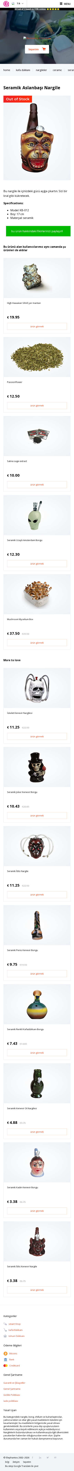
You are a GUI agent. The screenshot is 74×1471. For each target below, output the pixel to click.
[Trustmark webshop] (6, 4)
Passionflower (14, 382)
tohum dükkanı (16, 1336)
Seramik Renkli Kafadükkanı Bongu (25, 1029)
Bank (11, 1359)
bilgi (7, 1461)
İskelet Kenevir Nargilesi (19, 713)
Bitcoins (13, 1353)
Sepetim (33, 49)
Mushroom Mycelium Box (20, 619)
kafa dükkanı (16, 1330)
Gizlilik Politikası (11, 1394)
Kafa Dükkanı (23, 70)
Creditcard (14, 1365)
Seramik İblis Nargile (17, 871)
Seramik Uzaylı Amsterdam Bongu (24, 540)
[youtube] (56, 1458)
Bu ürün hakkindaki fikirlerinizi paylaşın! (37, 231)
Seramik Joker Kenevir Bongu (22, 792)
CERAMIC (57, 70)
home (6, 70)
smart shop (15, 1323)
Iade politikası (10, 1400)
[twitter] (49, 1458)
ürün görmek (37, 326)
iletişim (16, 1461)
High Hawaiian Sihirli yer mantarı (24, 303)
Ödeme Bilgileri (12, 1345)
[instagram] (41, 1458)
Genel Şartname (11, 1388)
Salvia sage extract (17, 461)
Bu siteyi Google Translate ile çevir (22, 1466)
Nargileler (41, 70)
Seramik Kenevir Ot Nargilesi (22, 1108)
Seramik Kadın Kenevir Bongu (22, 1187)
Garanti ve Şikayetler (14, 1382)
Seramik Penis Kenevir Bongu (22, 950)
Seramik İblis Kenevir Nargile (22, 1266)
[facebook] (33, 1458)
